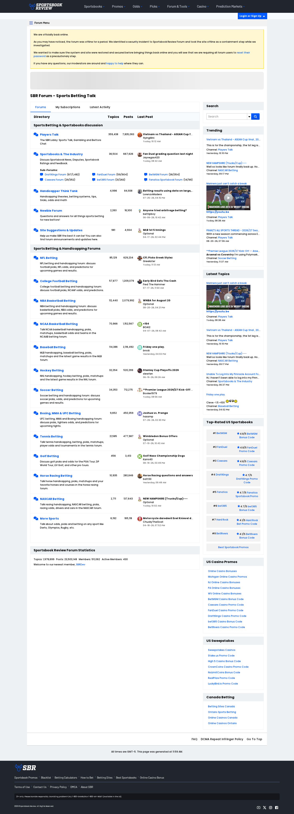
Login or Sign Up (250, 16)
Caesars (222, 460)
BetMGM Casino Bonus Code (226, 599)
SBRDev (80, 564)
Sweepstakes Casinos (221, 650)
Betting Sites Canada (221, 706)
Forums (40, 107)
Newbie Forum (51, 211)
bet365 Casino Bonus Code (225, 621)
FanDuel (222, 447)
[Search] (255, 116)
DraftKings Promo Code (247, 480)
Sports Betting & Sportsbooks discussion (68, 125)
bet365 (222, 505)
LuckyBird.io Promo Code (223, 683)
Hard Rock (222, 519)
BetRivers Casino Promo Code (226, 627)
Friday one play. (215, 394)
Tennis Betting (51, 436)
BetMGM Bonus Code (248, 435)
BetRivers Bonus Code (248, 535)
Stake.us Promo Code (221, 655)
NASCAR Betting (52, 499)
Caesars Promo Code (248, 463)
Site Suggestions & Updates (61, 230)
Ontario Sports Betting (222, 712)
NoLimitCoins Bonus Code (224, 672)
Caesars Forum (54, 179)
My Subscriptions (68, 107)
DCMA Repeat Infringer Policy (222, 739)
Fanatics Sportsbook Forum (166, 179)
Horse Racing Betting (56, 476)
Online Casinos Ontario (222, 723)
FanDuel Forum (106, 174)
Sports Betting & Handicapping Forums (67, 248)
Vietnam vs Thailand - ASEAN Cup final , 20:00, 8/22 (237, 139)
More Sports (49, 519)
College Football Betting (58, 281)
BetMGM (222, 433)
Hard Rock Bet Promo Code (247, 522)
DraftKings (222, 474)
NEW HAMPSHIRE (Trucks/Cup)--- (226, 163)
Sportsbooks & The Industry (61, 154)
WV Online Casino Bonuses (224, 593)
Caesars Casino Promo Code (226, 604)
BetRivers (222, 533)
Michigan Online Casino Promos (227, 576)
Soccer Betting (51, 390)
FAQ (194, 739)
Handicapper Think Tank (59, 191)
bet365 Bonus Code (248, 508)
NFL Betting (48, 258)
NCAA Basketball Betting (59, 324)
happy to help (114, 63)
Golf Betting (49, 456)
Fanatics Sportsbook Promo (247, 494)
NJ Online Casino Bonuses (224, 582)
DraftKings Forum (55, 174)
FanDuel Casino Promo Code (225, 610)
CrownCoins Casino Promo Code (228, 666)
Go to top (254, 739)
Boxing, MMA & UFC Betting (60, 413)
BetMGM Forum (158, 174)
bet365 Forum (105, 179)
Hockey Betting (52, 370)
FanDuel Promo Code (248, 449)
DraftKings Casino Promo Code (227, 616)
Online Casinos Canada (222, 717)
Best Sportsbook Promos (233, 547)
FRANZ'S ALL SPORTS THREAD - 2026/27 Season (234, 230)
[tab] (40, 107)
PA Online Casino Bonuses (224, 588)
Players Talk (49, 135)
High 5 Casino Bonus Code (224, 661)
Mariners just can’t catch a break (226, 183)
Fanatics (222, 492)
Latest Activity (100, 107)
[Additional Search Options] (249, 116)
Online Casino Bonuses (222, 571)
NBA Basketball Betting (57, 301)
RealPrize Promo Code (221, 678)
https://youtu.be (217, 212)
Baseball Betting (52, 347)
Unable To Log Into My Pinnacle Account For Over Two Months (244, 374)
